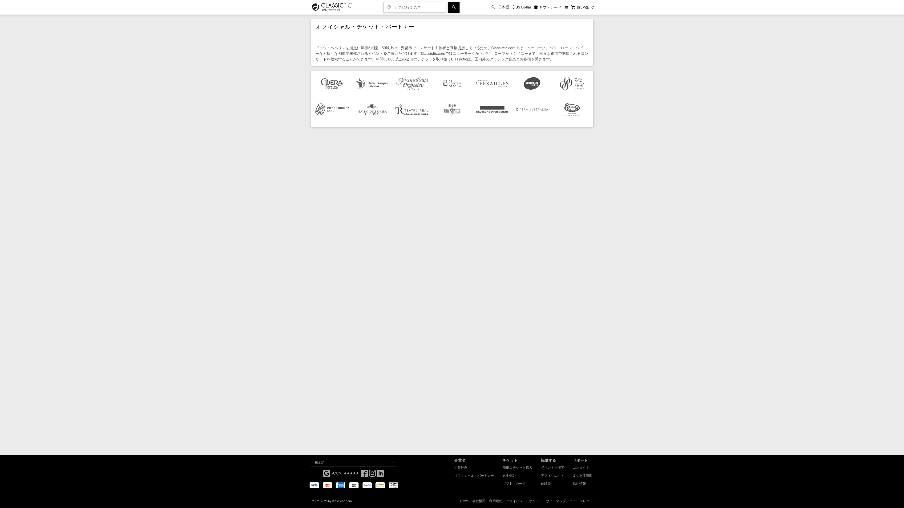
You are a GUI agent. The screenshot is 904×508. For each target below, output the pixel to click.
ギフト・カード (514, 483)
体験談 (546, 483)
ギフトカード (549, 7)
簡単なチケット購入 (517, 467)
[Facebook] (326, 472)
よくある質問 (583, 475)
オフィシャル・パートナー (474, 475)
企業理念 (461, 467)
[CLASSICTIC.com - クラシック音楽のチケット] (332, 7)
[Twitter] (372, 474)
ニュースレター (581, 501)
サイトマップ (556, 501)
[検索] (454, 7)
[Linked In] (380, 474)
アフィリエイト (552, 475)
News (464, 501)
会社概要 (478, 501)
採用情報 (579, 483)
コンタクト (581, 467)
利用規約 (495, 501)
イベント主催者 (552, 467)
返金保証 (509, 475)
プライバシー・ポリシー (524, 501)
